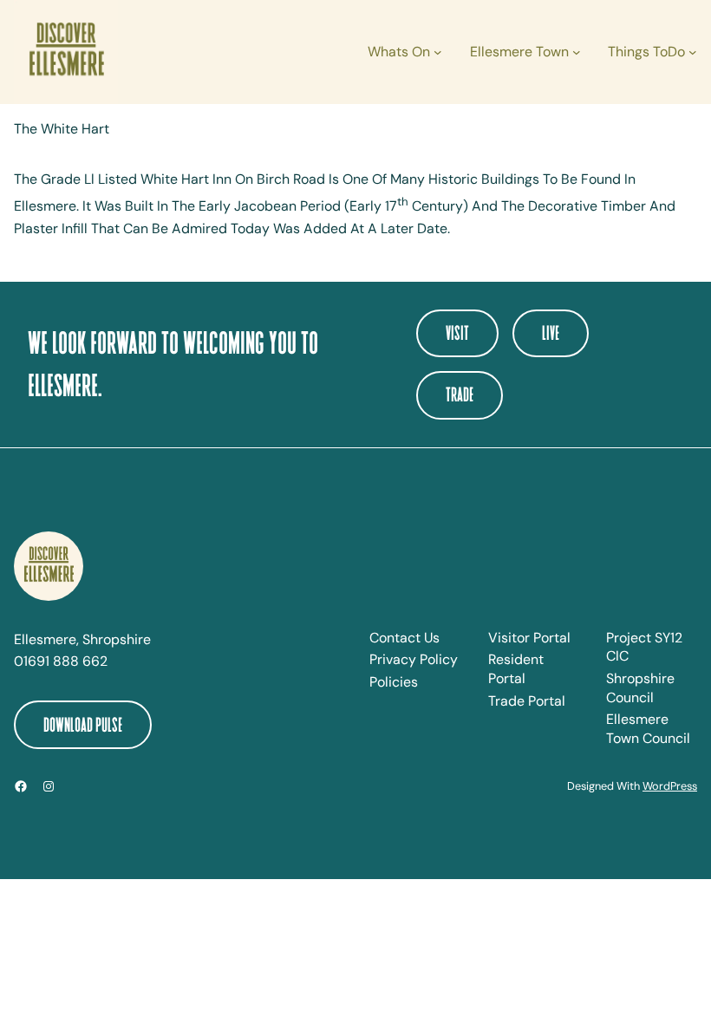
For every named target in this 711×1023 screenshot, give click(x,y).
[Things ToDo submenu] (692, 52)
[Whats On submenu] (438, 52)
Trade (459, 394)
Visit (457, 332)
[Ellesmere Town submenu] (576, 52)
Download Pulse (82, 724)
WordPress (670, 786)
